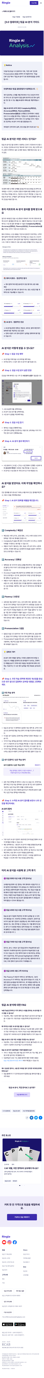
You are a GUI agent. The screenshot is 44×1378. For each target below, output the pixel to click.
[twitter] (36, 1118)
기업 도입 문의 (8, 1312)
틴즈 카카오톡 (8, 1301)
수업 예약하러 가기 (22, 1094)
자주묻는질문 (27, 1258)
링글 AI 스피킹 (6, 1258)
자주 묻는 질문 (20, 1291)
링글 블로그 (26, 1262)
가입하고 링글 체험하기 (22, 1217)
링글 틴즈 (4, 1270)
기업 (3, 1283)
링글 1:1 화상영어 (7, 1254)
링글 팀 (25, 1271)
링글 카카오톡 (8, 1291)
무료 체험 (34, 3)
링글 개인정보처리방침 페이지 (13, 1061)
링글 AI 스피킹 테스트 (8, 1262)
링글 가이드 (26, 1254)
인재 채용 (25, 1275)
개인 (3, 1279)
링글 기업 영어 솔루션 (8, 1266)
